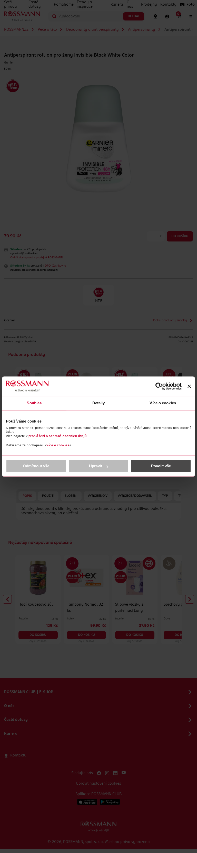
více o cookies (57, 445)
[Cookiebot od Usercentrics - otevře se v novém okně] (159, 386)
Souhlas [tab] (34, 403)
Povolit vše (161, 466)
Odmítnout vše (36, 466)
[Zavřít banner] (189, 386)
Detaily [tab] (98, 403)
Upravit (95, 466)
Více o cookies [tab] (163, 403)
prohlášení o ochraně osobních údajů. (57, 436)
